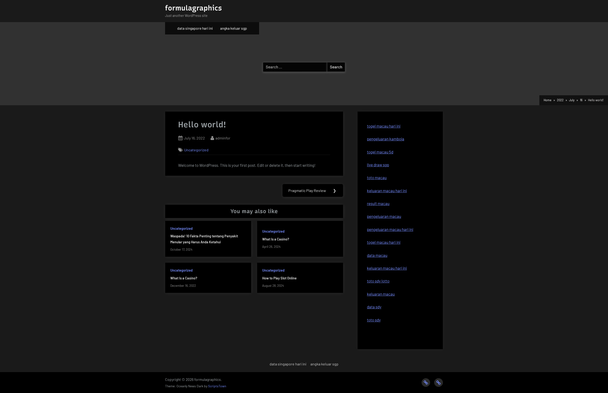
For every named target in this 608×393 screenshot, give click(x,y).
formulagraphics (193, 8)
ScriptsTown (217, 386)
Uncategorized (196, 150)
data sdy (374, 306)
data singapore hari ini (195, 28)
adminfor (222, 137)
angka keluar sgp (233, 28)
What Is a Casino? (275, 239)
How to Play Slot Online (279, 278)
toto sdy (374, 319)
